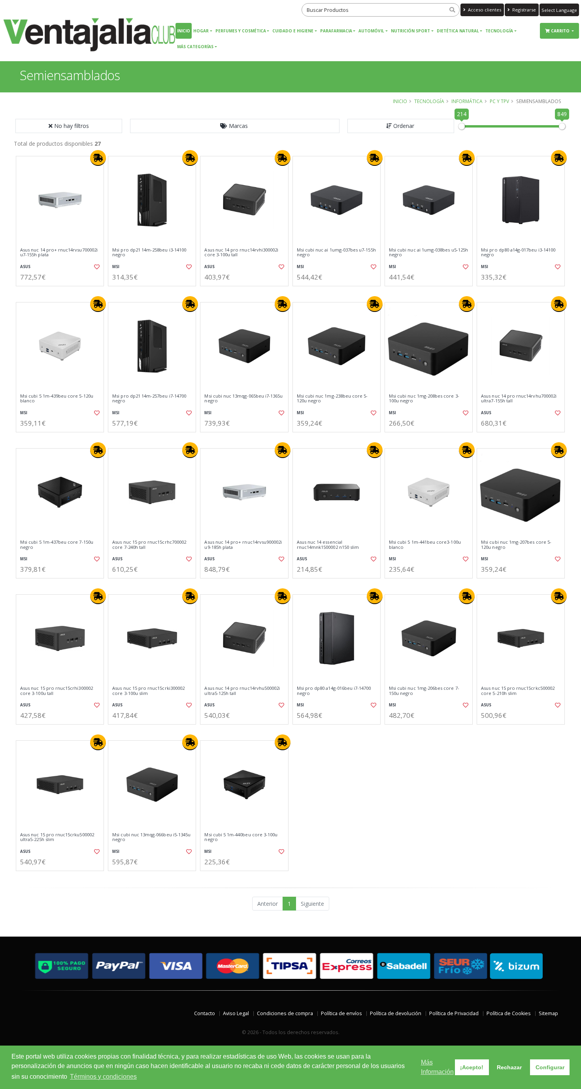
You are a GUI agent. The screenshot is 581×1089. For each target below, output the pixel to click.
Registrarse (523, 10)
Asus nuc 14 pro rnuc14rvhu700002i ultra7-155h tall (518, 399)
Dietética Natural (458, 31)
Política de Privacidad (454, 1013)
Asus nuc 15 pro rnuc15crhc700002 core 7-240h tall (149, 545)
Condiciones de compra (285, 1013)
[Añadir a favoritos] (96, 267)
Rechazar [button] (509, 1067)
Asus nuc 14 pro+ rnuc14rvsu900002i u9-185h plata (243, 545)
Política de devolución (395, 1013)
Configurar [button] (550, 1067)
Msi (115, 266)
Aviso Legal (236, 1013)
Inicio (183, 31)
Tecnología (499, 31)
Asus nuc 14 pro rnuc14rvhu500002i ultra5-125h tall (242, 691)
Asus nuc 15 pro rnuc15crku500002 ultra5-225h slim (57, 837)
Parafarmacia (336, 31)
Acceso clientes (484, 10)
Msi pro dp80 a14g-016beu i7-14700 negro (334, 691)
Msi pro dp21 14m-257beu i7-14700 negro (149, 399)
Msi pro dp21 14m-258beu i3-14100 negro (149, 252)
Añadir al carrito (62, 293)
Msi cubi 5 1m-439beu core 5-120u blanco (56, 399)
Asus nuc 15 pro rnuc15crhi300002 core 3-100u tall (56, 691)
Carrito (561, 31)
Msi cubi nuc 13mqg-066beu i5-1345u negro (151, 837)
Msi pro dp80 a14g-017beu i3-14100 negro (518, 252)
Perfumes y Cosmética (240, 31)
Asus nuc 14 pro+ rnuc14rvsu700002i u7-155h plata (59, 252)
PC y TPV (499, 101)
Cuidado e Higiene (292, 31)
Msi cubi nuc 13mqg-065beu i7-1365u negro (243, 399)
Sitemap (548, 1013)
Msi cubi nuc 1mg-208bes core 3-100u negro (424, 399)
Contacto (204, 1013)
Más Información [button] (437, 1067)
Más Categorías (195, 46)
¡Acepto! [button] (471, 1067)
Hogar (201, 31)
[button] (235, 126)
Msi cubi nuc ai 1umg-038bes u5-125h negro (428, 252)
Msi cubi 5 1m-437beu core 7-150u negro (56, 545)
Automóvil (371, 31)
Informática (467, 101)
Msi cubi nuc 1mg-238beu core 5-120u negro (332, 399)
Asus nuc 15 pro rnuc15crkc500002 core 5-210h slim (518, 691)
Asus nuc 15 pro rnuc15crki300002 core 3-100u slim (148, 691)
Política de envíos (341, 1013)
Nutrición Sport (410, 31)
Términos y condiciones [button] (103, 1076)
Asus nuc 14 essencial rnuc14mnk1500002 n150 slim (328, 545)
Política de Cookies (509, 1013)
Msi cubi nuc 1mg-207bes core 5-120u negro (516, 545)
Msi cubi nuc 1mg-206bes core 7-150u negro (424, 691)
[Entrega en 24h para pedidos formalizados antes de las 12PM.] (98, 158)
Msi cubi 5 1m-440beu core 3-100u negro (240, 837)
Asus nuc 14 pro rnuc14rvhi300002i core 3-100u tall (241, 252)
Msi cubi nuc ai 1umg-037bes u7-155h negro (336, 252)
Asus (25, 266)
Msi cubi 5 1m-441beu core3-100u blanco (425, 545)
